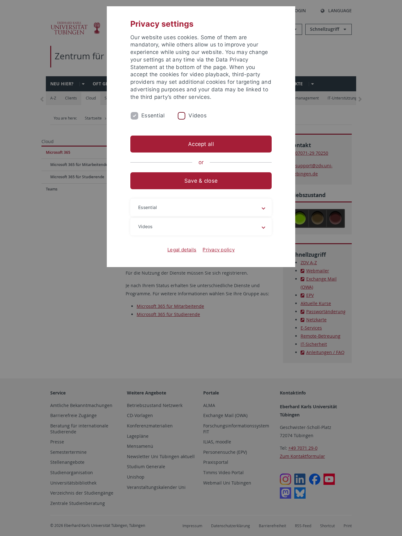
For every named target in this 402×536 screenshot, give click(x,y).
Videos (197, 115)
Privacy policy (219, 250)
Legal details (181, 250)
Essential (153, 115)
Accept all (201, 144)
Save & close (201, 181)
